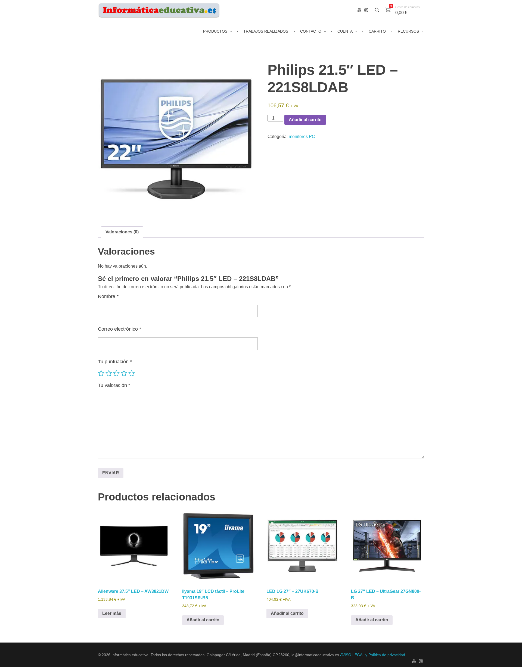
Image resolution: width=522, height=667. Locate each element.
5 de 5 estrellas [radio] (131, 373)
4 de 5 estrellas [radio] (124, 373)
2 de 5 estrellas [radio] (108, 373)
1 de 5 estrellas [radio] (101, 373)
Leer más (111, 613)
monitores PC (302, 136)
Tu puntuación (115, 361)
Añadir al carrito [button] (203, 620)
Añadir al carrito (305, 119)
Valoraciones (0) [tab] (122, 232)
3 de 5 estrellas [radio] (116, 373)
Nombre (108, 296)
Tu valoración (114, 385)
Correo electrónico (119, 329)
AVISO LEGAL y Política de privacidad (372, 655)
